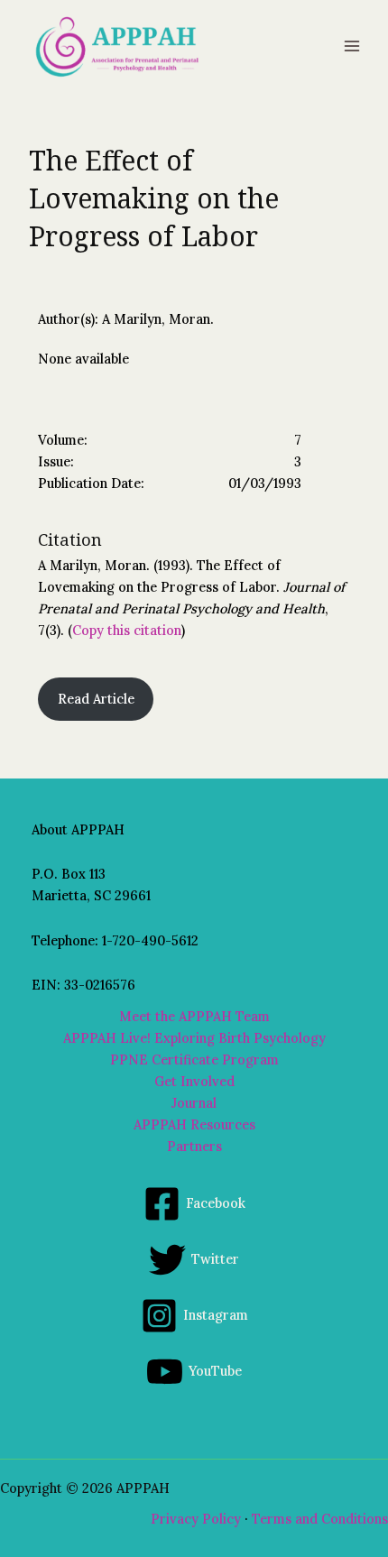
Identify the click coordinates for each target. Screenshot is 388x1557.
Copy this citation (126, 630)
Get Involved (194, 1081)
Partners (194, 1146)
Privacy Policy (196, 1518)
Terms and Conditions (320, 1518)
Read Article (96, 698)
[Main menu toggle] (352, 46)
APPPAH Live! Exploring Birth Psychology (194, 1037)
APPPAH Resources (194, 1124)
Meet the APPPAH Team (194, 1016)
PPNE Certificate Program (194, 1059)
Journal (194, 1102)
